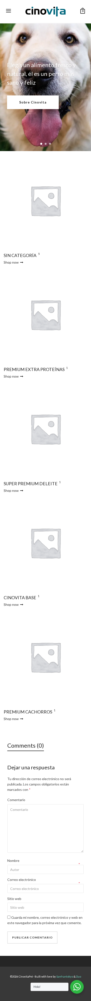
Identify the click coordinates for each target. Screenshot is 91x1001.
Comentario (16, 800)
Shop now (11, 262)
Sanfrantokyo (65, 976)
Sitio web (14, 899)
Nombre (13, 860)
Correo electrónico (21, 879)
